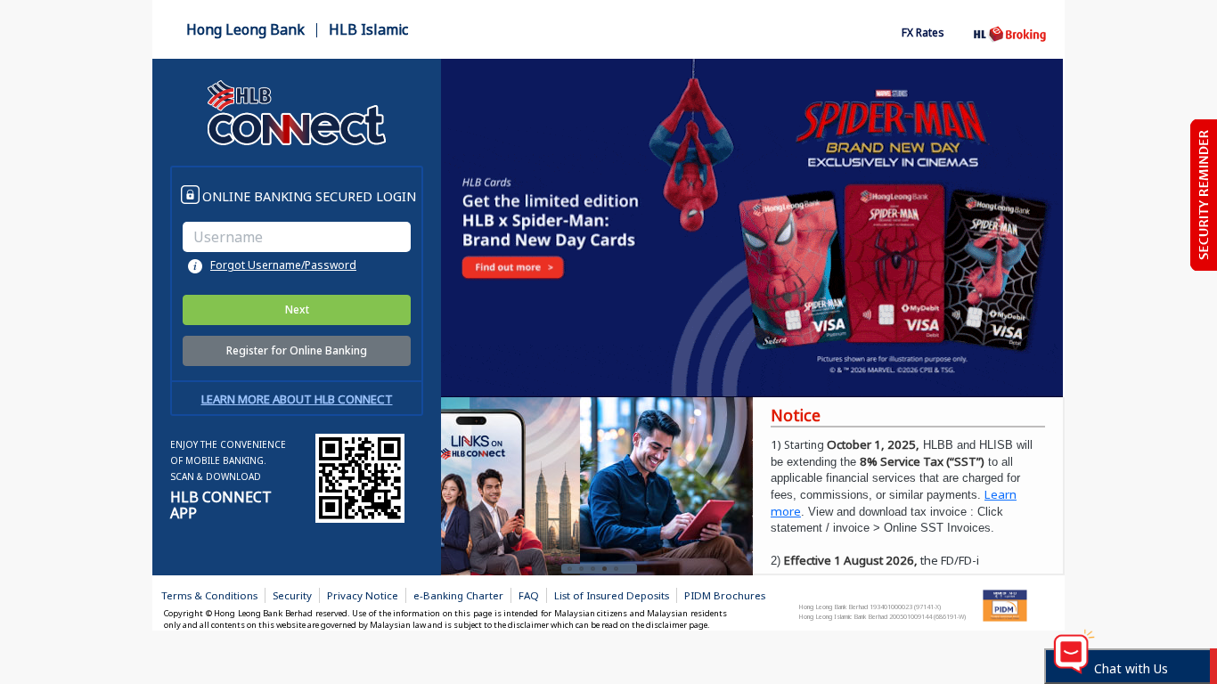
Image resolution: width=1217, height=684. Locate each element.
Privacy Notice (362, 595)
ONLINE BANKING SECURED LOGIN (309, 196)
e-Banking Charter (458, 595)
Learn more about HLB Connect (297, 399)
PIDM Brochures (724, 595)
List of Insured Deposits (611, 595)
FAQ (529, 595)
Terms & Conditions (209, 595)
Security (292, 595)
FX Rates (923, 32)
